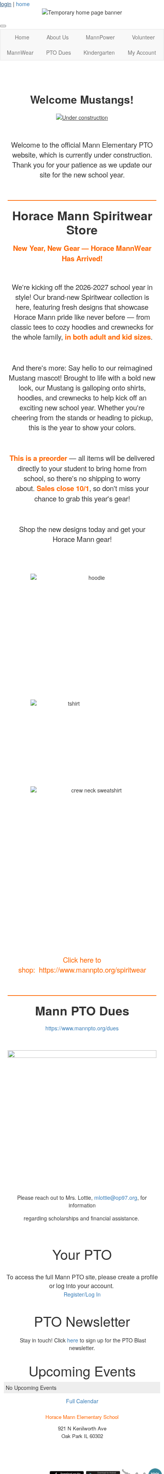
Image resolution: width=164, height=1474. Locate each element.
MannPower (100, 37)
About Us (58, 37)
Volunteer (143, 37)
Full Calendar (82, 1401)
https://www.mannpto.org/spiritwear (92, 970)
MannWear (20, 52)
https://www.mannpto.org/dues (82, 1028)
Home (22, 37)
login (5, 4)
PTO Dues (58, 52)
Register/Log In (82, 1294)
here (72, 1340)
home (23, 4)
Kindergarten (99, 52)
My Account (142, 52)
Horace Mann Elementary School (82, 1416)
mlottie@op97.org (115, 1197)
